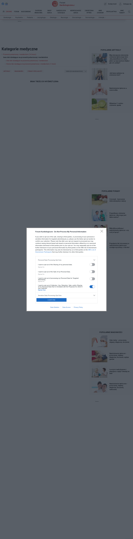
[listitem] (66, 260)
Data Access (66, 307)
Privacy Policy (78, 307)
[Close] (102, 232)
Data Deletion (54, 307)
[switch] (92, 264)
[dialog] (66, 269)
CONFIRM (51, 300)
